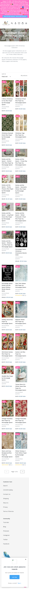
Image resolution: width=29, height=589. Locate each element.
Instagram (6, 535)
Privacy (5, 507)
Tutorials (6, 522)
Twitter (5, 539)
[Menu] (26, 23)
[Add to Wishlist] (12, 82)
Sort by (4, 74)
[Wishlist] (19, 23)
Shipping (6, 498)
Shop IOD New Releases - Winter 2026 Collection (15, 16)
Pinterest (6, 531)
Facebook (6, 544)
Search (5, 485)
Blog (4, 526)
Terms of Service (8, 511)
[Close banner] (27, 9)
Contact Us (6, 494)
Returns (5, 503)
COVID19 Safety (8, 490)
